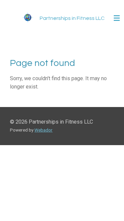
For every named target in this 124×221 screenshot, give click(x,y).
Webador (43, 130)
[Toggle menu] (116, 18)
